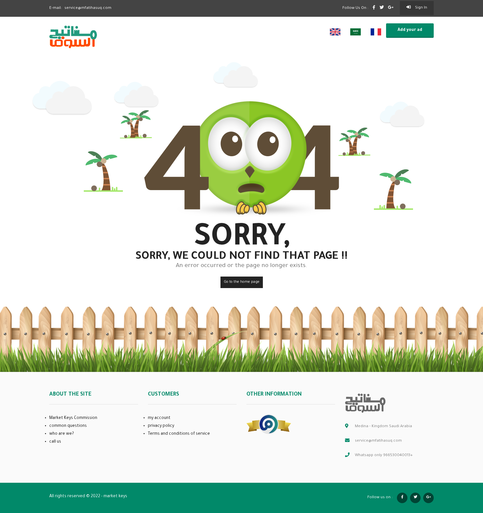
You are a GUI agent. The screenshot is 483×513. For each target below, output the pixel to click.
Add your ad (410, 30)
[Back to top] (461, 472)
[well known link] (268, 424)
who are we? (61, 434)
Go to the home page (242, 282)
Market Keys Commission (73, 418)
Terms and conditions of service (179, 434)
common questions (68, 426)
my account (159, 418)
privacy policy (161, 426)
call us (55, 442)
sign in (420, 8)
